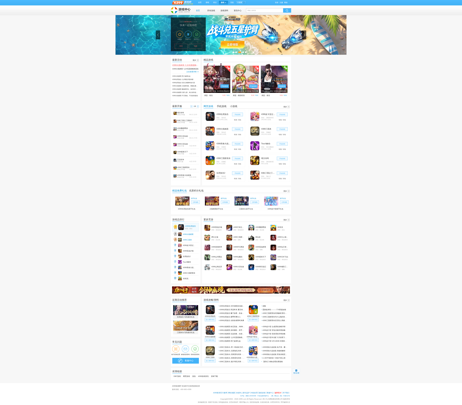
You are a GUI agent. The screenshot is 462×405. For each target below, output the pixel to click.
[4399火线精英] (210, 131)
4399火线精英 (222, 129)
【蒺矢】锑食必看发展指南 (273, 361)
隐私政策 (262, 393)
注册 (281, 2)
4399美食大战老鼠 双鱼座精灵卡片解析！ (275, 354)
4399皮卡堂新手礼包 (275, 209)
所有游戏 (211, 11)
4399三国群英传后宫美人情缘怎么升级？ (275, 320)
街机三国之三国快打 (184, 120)
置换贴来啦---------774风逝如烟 (274, 309)
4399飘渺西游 (182, 128)
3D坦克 (185, 279)
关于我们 (286, 393)
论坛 (228, 95)
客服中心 (188, 360)
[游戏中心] (181, 10)
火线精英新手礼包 (216, 209)
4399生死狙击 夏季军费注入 (230, 317)
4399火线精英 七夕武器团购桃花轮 (187, 65)
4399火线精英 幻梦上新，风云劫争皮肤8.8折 (185, 92)
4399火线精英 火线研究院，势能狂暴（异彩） (185, 86)
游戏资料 (224, 11)
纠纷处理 (254, 393)
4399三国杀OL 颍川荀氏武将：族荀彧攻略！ (232, 361)
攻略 (264, 306)
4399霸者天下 (182, 152)
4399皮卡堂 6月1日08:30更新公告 (275, 341)
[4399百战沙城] (180, 251)
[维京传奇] (254, 160)
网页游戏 (186, 376)
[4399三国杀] (254, 131)
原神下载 (214, 376)
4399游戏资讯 (203, 376)
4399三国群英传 (183, 167)
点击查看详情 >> (192, 72)
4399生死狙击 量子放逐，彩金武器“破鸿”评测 (232, 313)
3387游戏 (177, 376)
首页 (198, 11)
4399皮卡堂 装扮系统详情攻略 (274, 334)
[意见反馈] (296, 371)
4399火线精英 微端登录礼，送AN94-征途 (185, 89)
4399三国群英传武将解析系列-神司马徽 (275, 313)
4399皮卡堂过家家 (268, 114)
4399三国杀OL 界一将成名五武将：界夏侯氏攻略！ (232, 347)
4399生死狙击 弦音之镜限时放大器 (183, 82)
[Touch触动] (254, 145)
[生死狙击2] (210, 175)
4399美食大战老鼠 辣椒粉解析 (274, 351)
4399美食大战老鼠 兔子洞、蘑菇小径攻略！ (275, 347)
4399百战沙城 (188, 251)
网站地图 (231, 393)
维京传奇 (180, 113)
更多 (194, 60)
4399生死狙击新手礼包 (186, 209)
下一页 (198, 106)
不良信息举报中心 (263, 396)
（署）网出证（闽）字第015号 (280, 396)
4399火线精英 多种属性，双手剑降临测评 (232, 330)
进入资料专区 (210, 319)
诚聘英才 (278, 393)
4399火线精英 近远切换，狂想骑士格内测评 (232, 334)
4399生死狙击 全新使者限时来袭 (231, 320)
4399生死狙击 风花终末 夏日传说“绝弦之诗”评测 (232, 309)
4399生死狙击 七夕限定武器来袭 (182, 79)
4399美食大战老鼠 (184, 175)
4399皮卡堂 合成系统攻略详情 (274, 326)
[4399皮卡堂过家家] (254, 116)
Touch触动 (265, 144)
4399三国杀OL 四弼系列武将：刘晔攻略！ (232, 354)
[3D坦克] (180, 278)
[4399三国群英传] (210, 160)
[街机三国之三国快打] (254, 175)
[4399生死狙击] (210, 116)
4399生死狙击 (222, 114)
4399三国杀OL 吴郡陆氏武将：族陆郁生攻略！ (232, 351)
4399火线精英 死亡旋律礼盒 (181, 76)
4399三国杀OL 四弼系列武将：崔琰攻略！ (232, 358)
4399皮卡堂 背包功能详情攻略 (274, 330)
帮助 (286, 2)
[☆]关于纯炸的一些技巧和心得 (274, 358)
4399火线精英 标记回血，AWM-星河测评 (232, 326)
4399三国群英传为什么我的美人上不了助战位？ (275, 317)
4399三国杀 (266, 129)
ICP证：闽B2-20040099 (248, 396)
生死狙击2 (220, 173)
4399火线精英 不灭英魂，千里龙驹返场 (185, 95)
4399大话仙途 (182, 136)
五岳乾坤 (180, 160)
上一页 (191, 106)
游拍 (194, 376)
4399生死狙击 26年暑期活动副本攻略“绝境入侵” (232, 306)
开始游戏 (224, 86)
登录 (276, 2)
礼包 (223, 95)
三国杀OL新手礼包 (246, 209)
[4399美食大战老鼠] (210, 145)
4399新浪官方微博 (220, 393)
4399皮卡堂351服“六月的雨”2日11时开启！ (275, 337)
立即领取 (195, 202)
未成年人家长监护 (243, 393)
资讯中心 (237, 11)
